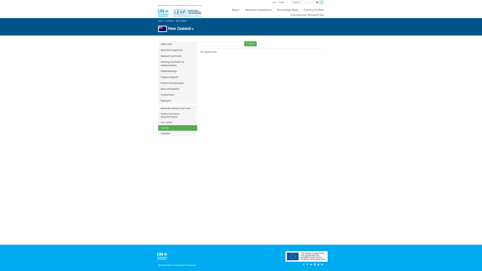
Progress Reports (169, 77)
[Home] (180, 11)
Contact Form (167, 94)
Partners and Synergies (172, 83)
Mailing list (166, 100)
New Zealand (181, 21)
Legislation (165, 133)
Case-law (165, 128)
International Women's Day (307, 15)
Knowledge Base (287, 9)
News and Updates (170, 89)
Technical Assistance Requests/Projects (170, 115)
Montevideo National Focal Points (175, 108)
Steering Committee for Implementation (172, 64)
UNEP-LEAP (166, 44)
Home (160, 21)
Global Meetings (169, 71)
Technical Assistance (258, 9)
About (235, 9)
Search (252, 43)
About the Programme (172, 50)
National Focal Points (171, 56)
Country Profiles (314, 9)
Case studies (166, 122)
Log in (274, 2)
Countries (169, 21)
